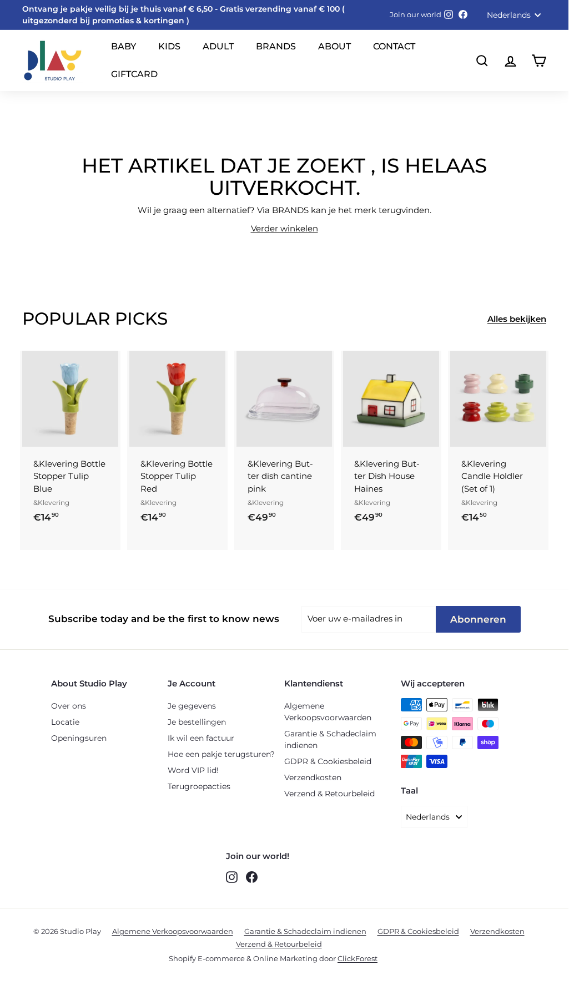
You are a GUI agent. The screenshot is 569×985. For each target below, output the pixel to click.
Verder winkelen (284, 228)
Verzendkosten (312, 777)
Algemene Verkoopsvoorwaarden (327, 712)
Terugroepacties (199, 786)
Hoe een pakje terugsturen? (221, 754)
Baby (123, 46)
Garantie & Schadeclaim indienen (330, 739)
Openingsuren (79, 738)
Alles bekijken (516, 319)
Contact (394, 46)
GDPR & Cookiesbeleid (327, 761)
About (334, 46)
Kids (169, 46)
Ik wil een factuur (201, 738)
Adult (218, 46)
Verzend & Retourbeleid (329, 794)
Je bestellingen (197, 722)
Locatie (65, 722)
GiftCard (134, 74)
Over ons (68, 706)
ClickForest (357, 958)
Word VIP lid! (193, 770)
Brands (276, 46)
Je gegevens (192, 706)
